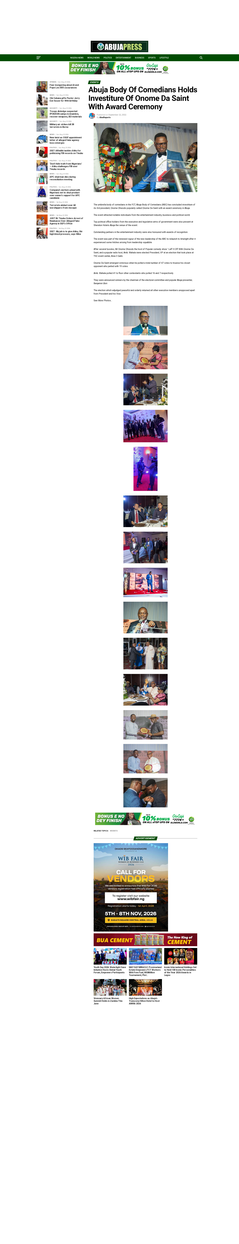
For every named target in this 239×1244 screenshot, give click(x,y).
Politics (108, 58)
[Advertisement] (83, 19)
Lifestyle (164, 58)
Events (114, 831)
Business (139, 58)
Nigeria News (77, 58)
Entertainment (123, 58)
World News (93, 58)
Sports (152, 58)
